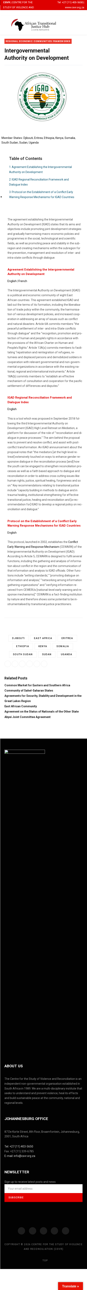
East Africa (43, 638)
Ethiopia (49, 138)
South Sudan (9, 142)
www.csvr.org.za (74, 7)
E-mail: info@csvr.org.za (19, 1156)
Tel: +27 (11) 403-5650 (70, 2)
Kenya (59, 138)
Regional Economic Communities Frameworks (38, 41)
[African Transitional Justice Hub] (33, 25)
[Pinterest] (44, 664)
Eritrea (38, 138)
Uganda (34, 142)
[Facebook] (21, 1230)
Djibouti (28, 138)
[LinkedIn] (37, 664)
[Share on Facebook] (15, 664)
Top (45, 1260)
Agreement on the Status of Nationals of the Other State (41, 711)
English (12, 281)
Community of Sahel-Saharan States (28, 690)
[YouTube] (54, 1230)
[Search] (82, 24)
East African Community (20, 706)
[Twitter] (32, 1230)
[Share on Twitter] (29, 664)
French (22, 281)
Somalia (70, 138)
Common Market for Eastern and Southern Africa (37, 685)
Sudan (23, 142)
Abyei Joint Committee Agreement (27, 717)
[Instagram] (43, 1230)
